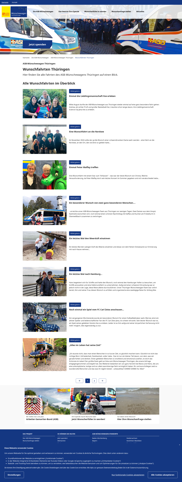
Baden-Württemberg (99, 438)
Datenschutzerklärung (139, 467)
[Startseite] (14, 12)
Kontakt (14, 2)
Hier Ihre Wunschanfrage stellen (134, 419)
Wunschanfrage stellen (121, 11)
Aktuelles (140, 11)
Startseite (5, 2)
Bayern (94, 441)
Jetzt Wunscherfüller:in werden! (88, 419)
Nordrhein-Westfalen (134, 441)
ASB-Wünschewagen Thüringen (62, 58)
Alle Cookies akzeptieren (162, 475)
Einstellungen (14, 475)
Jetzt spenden (37, 44)
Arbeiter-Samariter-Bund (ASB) (42, 419)
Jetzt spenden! (63, 438)
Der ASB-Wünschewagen (31, 438)
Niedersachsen (132, 438)
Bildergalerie (75, 91)
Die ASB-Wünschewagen (40, 58)
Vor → (102, 381)
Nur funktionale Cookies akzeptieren (128, 475)
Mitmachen (62, 441)
